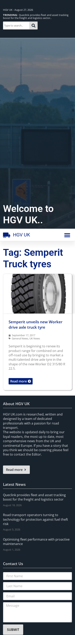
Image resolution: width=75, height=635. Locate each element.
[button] (67, 235)
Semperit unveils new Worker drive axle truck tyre (35, 324)
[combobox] (16, 25)
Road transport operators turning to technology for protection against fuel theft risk (35, 519)
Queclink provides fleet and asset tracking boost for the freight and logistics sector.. (35, 16)
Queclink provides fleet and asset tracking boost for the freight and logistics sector (34, 497)
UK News (34, 338)
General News (20, 338)
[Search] (34, 25)
